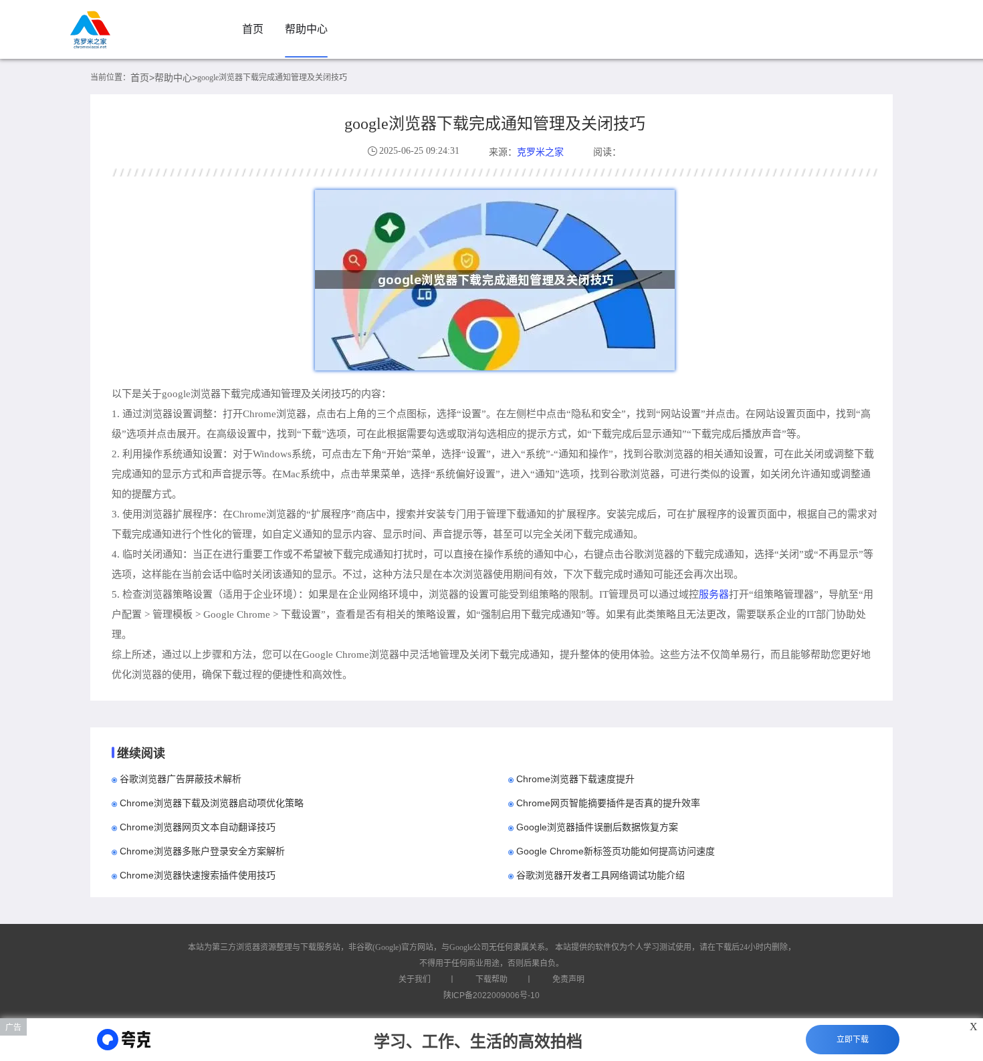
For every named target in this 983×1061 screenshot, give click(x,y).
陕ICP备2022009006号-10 (491, 995)
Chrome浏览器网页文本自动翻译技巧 (198, 827)
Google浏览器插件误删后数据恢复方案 (597, 827)
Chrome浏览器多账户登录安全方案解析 (202, 851)
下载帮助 (491, 979)
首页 (252, 29)
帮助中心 (306, 29)
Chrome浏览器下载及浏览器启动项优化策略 (212, 803)
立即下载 (853, 1039)
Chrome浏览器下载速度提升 (575, 779)
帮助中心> (175, 77)
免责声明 (568, 979)
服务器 (714, 594)
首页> (142, 77)
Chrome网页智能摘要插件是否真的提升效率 (608, 803)
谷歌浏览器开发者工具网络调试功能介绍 (600, 875)
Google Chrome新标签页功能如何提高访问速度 (615, 851)
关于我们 (415, 979)
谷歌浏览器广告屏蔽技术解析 (180, 779)
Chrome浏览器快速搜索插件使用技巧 (198, 875)
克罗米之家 (540, 151)
